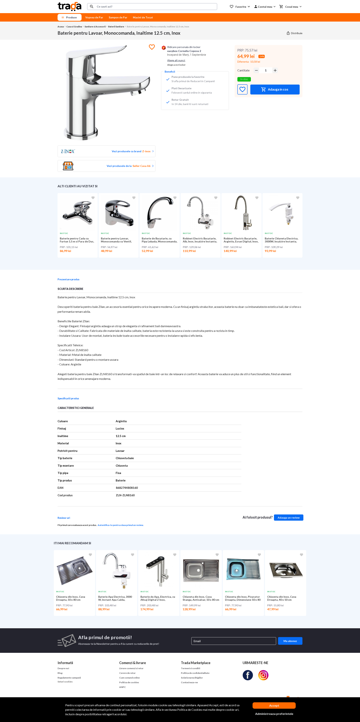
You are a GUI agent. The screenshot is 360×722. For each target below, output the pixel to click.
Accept (274, 705)
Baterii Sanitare (116, 26)
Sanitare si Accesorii (95, 26)
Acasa (61, 26)
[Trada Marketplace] (69, 6)
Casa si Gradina (74, 26)
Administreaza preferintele (274, 713)
